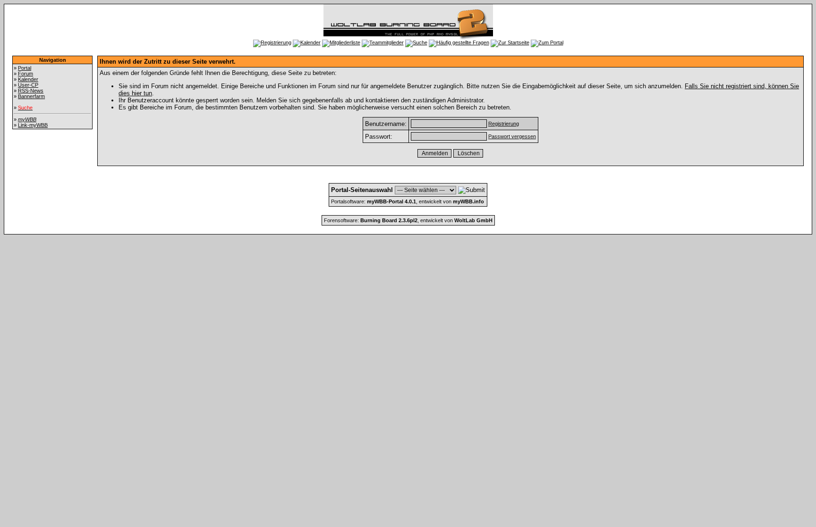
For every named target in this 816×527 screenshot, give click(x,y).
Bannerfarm (31, 96)
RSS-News (30, 90)
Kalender (28, 79)
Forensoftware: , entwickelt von (408, 220)
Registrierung (503, 123)
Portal (24, 68)
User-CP (28, 85)
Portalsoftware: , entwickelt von (407, 201)
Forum (25, 73)
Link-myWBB (33, 125)
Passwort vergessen (512, 136)
